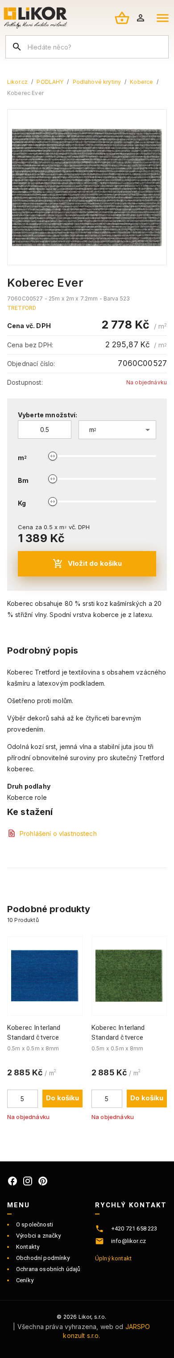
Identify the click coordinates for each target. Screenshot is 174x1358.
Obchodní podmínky (43, 1258)
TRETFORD (21, 308)
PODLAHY (50, 81)
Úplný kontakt (113, 1258)
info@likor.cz (128, 1241)
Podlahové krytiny (97, 81)
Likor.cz (17, 81)
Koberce (141, 81)
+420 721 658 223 (134, 1228)
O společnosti (34, 1224)
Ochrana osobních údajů (48, 1269)
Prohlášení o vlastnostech (58, 833)
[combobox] (117, 429)
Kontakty (27, 1246)
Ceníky (24, 1280)
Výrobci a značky (38, 1235)
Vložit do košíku (95, 563)
